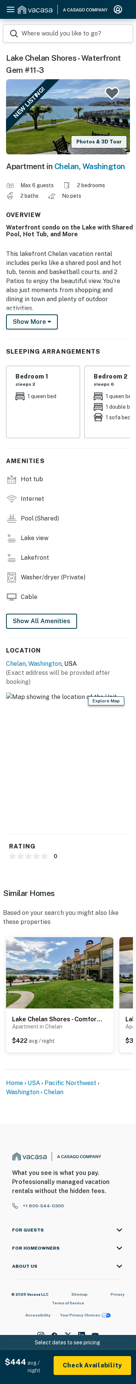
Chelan (66, 166)
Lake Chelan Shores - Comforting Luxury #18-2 (58, 1019)
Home (14, 1083)
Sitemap (79, 1294)
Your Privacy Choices (80, 1315)
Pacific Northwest (70, 1083)
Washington (103, 166)
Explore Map (106, 701)
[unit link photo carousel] (59, 972)
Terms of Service (68, 1303)
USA (34, 1083)
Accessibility (38, 1315)
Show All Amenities (41, 621)
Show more (30, 321)
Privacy (118, 1294)
